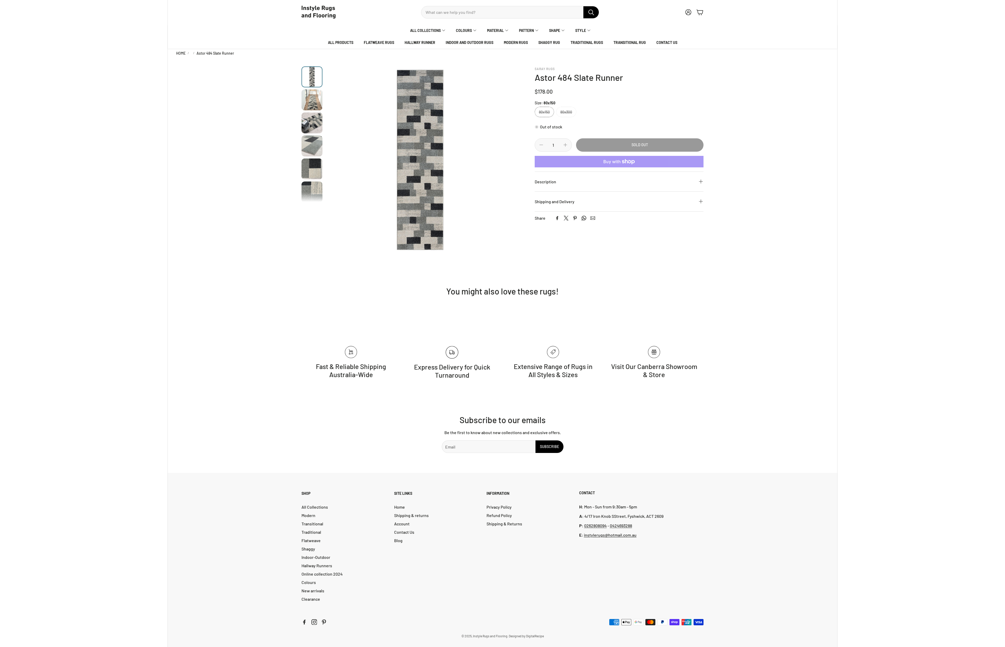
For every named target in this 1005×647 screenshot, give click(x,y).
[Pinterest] (575, 218)
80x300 (566, 112)
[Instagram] (314, 622)
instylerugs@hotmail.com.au (610, 534)
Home (181, 53)
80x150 (544, 112)
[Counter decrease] (541, 145)
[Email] (592, 218)
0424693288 (621, 525)
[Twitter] (566, 218)
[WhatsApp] (584, 218)
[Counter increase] (565, 145)
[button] (510, 12)
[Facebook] (557, 218)
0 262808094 (595, 525)
